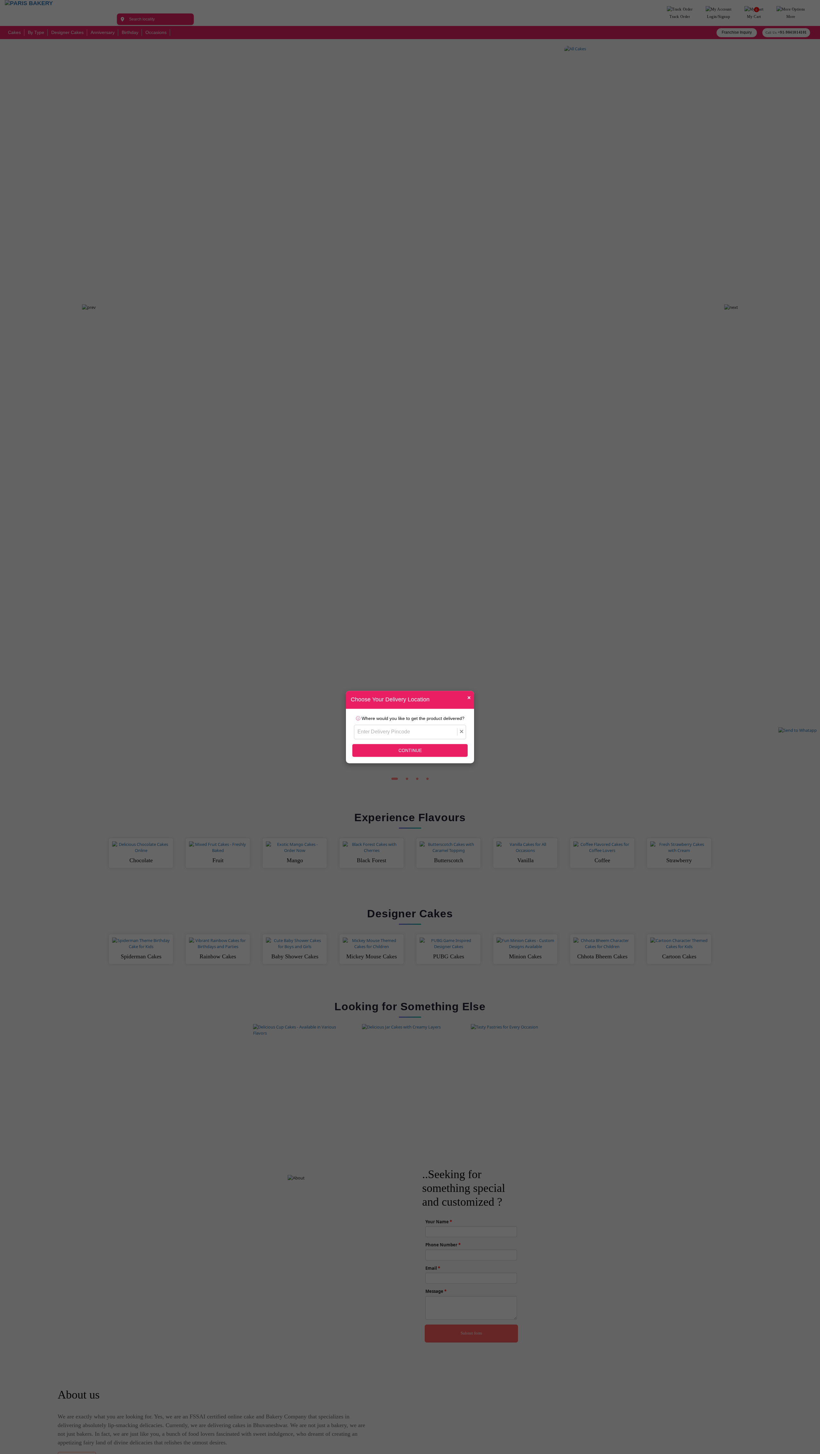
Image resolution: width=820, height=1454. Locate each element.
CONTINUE (410, 750)
